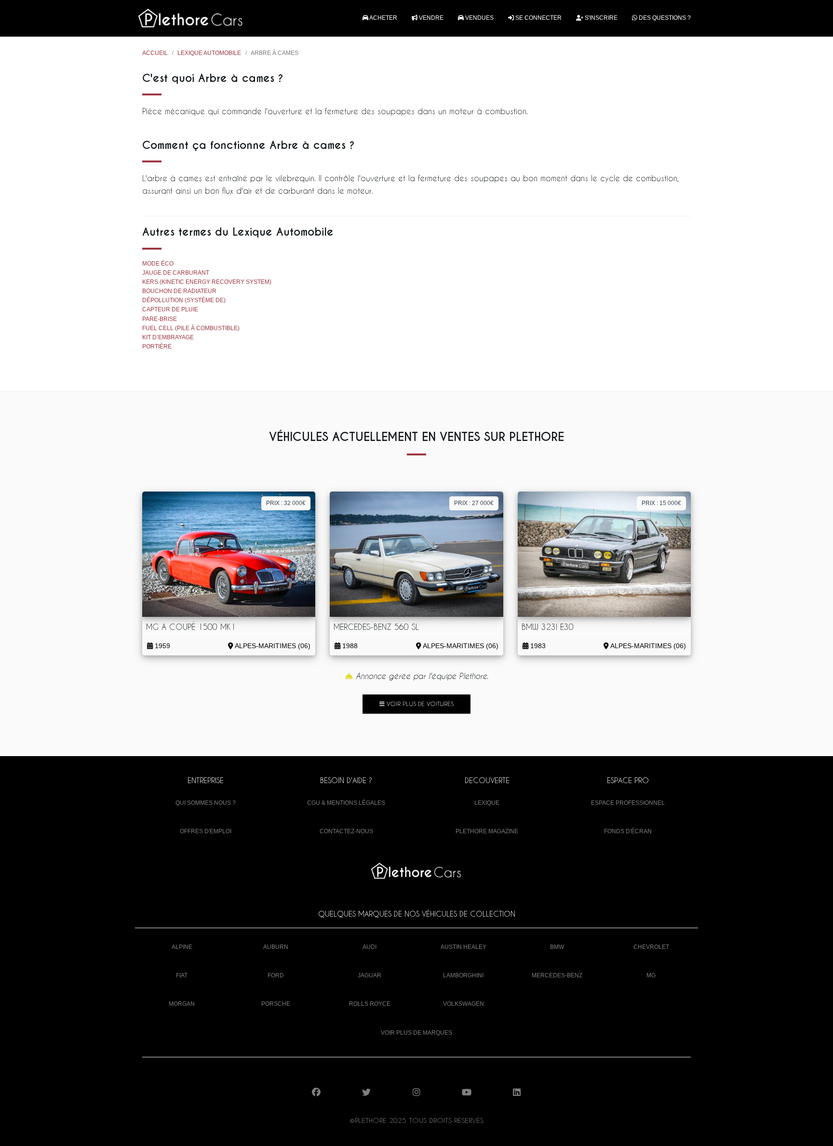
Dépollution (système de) (184, 300)
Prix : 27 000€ (474, 503)
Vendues (479, 17)
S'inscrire (600, 17)
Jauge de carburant (175, 272)
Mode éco (158, 263)
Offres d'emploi (205, 831)
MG (651, 975)
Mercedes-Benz (557, 975)
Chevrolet (651, 947)
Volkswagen (463, 1003)
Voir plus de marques (416, 1032)
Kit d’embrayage (168, 337)
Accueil (155, 53)
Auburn (275, 947)
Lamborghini (463, 975)
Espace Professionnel (628, 803)
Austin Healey (463, 947)
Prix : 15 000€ (661, 503)
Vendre (430, 17)
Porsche (275, 1003)
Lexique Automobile (209, 53)
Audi (369, 947)
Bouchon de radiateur (179, 291)
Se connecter (538, 17)
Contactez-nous (346, 831)
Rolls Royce (369, 1003)
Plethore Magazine (487, 831)
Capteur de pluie (170, 309)
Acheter (382, 17)
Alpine (182, 947)
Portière (157, 346)
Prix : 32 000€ (286, 503)
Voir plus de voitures (419, 703)
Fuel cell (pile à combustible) (191, 328)
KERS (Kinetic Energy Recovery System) (206, 282)
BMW (557, 947)
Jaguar (369, 975)
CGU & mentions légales (346, 803)
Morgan (182, 1003)
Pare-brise (159, 319)
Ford (276, 975)
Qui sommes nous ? (205, 803)
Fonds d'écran (628, 831)
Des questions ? (664, 17)
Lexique (486, 803)
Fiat (182, 975)
